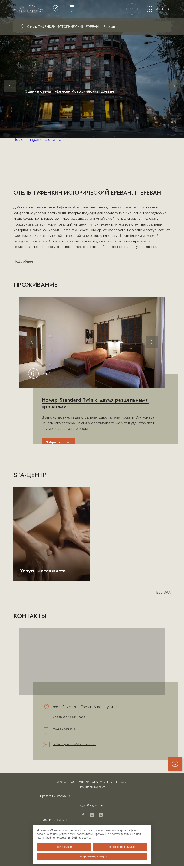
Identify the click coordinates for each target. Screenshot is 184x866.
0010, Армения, (86, 707)
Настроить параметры (92, 856)
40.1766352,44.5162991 (69, 717)
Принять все (64, 847)
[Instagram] (92, 815)
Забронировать (58, 442)
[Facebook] (83, 815)
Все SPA (163, 592)
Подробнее (23, 261)
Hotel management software (37, 139)
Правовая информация (55, 796)
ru (131, 9)
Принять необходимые (120, 847)
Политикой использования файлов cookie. (64, 837)
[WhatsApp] (101, 815)
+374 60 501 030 (64, 728)
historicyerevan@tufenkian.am (74, 744)
